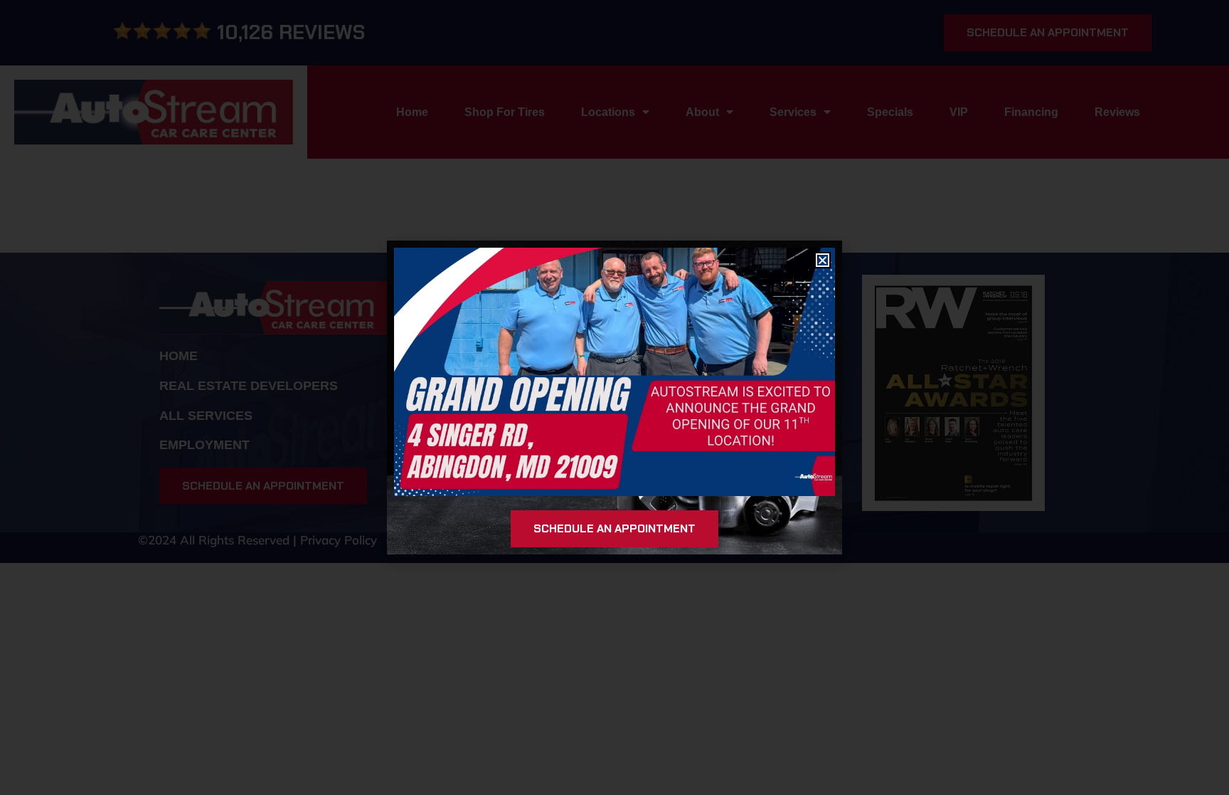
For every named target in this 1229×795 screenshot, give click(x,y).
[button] (822, 260)
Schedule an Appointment (614, 528)
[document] (614, 397)
